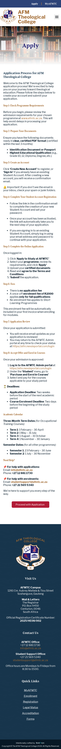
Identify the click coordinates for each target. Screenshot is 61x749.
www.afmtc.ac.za (31, 118)
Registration (30, 701)
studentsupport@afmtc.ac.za (30, 660)
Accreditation (30, 713)
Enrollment (30, 696)
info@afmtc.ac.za (30, 648)
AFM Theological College (31, 17)
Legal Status (30, 707)
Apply (34, 3)
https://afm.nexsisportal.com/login (33, 346)
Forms (30, 719)
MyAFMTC (51, 3)
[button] (56, 17)
